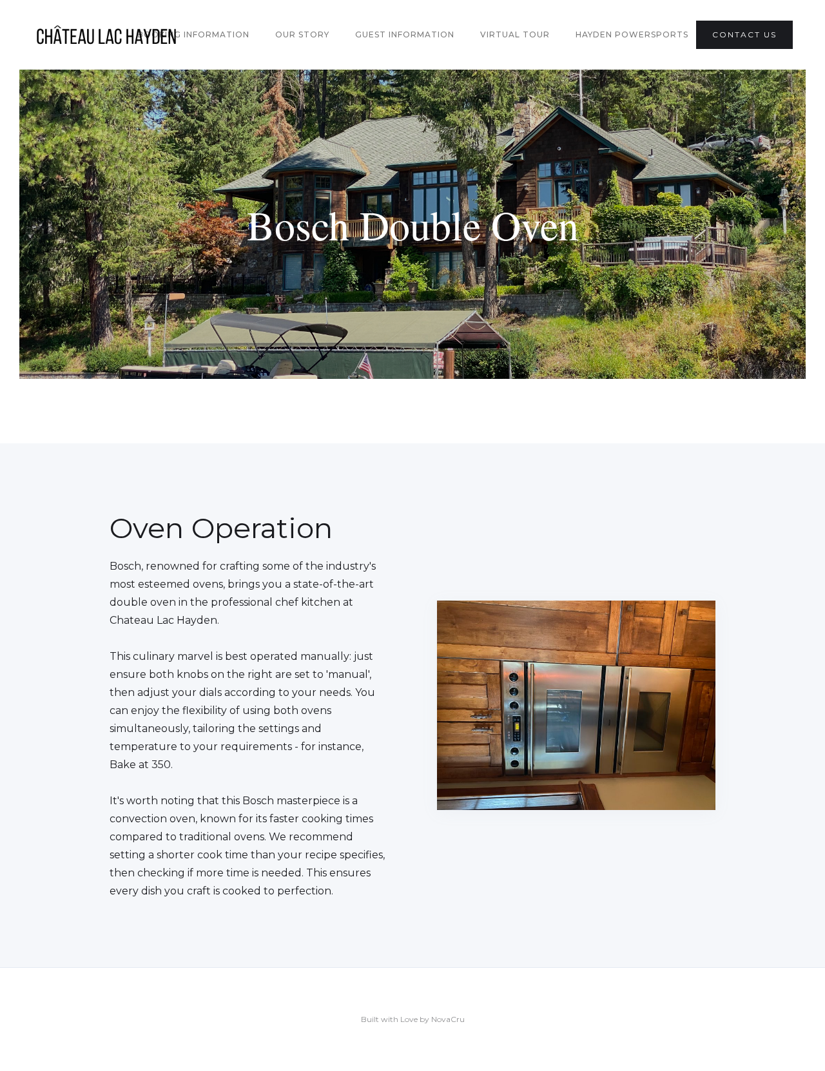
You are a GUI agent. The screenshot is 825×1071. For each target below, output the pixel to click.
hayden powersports (632, 34)
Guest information (404, 34)
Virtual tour (515, 34)
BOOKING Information (193, 34)
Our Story (302, 34)
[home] (106, 34)
